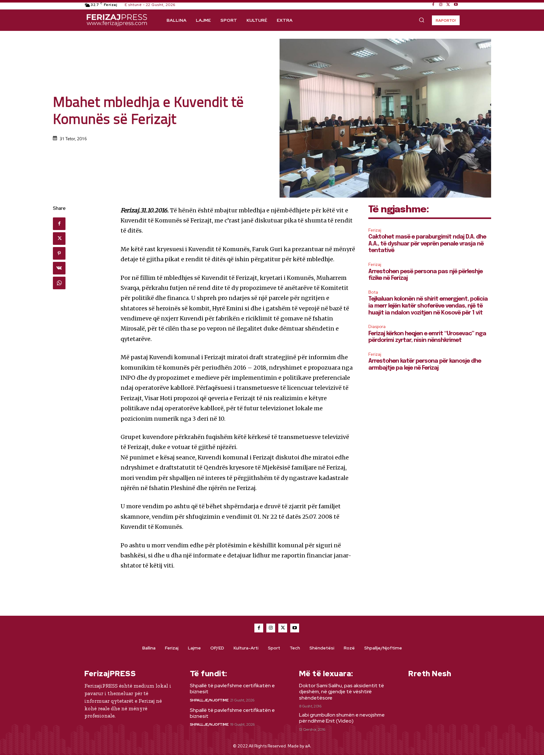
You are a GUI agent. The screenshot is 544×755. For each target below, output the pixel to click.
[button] (421, 20)
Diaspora (377, 326)
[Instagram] (441, 5)
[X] (448, 5)
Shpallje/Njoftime (209, 700)
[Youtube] (456, 5)
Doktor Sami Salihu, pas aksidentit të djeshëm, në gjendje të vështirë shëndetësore (341, 691)
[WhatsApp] (59, 283)
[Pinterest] (59, 253)
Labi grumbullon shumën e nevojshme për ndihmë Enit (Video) (342, 718)
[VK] (59, 268)
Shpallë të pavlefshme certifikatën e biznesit (232, 688)
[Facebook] (433, 5)
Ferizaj (374, 230)
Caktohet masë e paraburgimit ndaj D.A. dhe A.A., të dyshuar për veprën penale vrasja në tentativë (427, 243)
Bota (373, 292)
